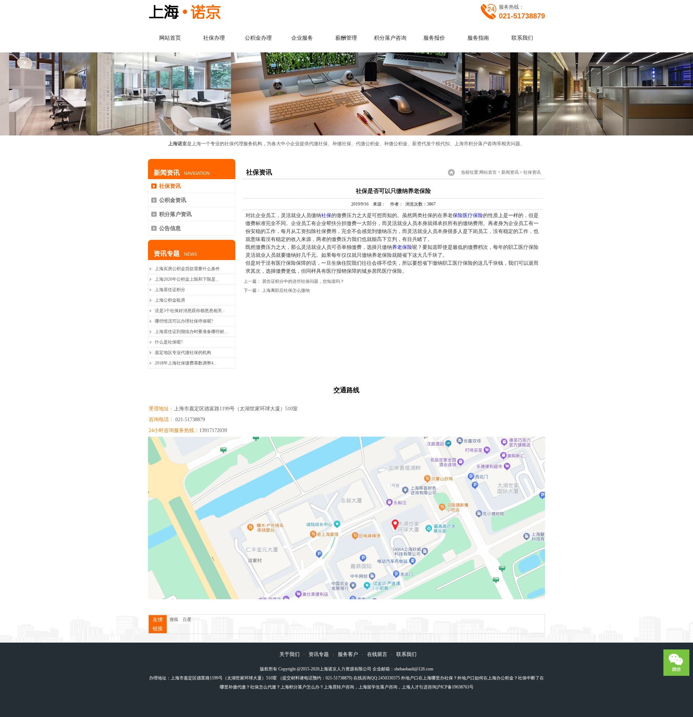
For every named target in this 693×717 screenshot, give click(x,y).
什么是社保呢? (169, 342)
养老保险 (402, 247)
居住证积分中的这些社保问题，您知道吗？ (303, 281)
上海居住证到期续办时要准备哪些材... (191, 331)
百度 (187, 619)
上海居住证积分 (170, 289)
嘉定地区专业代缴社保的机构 (183, 352)
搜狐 (174, 619)
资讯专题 (319, 654)
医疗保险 (473, 215)
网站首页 (170, 38)
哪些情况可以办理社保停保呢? (184, 321)
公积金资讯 (172, 200)
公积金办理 (258, 38)
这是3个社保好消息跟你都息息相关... (190, 310)
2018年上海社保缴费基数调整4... (186, 363)
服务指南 (478, 38)
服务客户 (348, 654)
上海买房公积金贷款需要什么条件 (187, 268)
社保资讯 (170, 186)
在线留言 (377, 654)
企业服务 (302, 38)
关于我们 (289, 654)
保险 (458, 215)
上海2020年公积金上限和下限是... (187, 279)
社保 (326, 215)
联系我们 (522, 38)
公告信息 (170, 228)
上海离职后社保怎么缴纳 (286, 290)
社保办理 (214, 38)
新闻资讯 (510, 172)
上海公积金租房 (170, 300)
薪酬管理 (346, 38)
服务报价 (434, 38)
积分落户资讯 (175, 214)
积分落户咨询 (390, 38)
